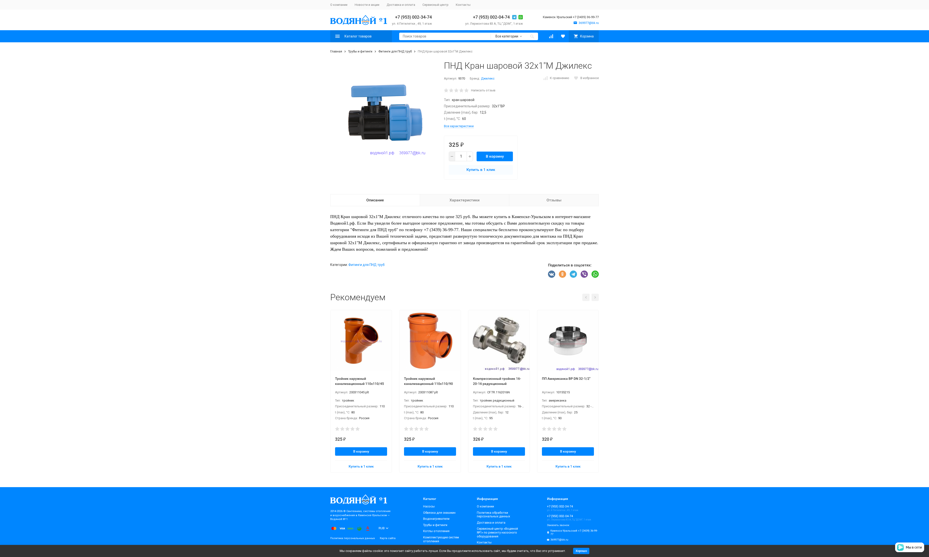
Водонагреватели (436, 518)
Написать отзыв (483, 90)
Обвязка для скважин (439, 512)
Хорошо (581, 551)
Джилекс (487, 78)
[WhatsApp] (595, 274)
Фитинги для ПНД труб (395, 51)
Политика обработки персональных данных (493, 514)
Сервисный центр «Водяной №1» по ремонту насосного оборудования (497, 532)
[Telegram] (573, 274)
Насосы (429, 506)
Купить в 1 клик (480, 169)
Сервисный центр (435, 5)
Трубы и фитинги (360, 51)
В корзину (495, 156)
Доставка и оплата (401, 5)
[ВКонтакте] (551, 274)
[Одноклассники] (562, 274)
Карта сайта (388, 538)
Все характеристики (459, 126)
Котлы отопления (436, 531)
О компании (338, 5)
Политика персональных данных (352, 538)
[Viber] (584, 274)
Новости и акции (367, 5)
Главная (336, 51)
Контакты (463, 5)
